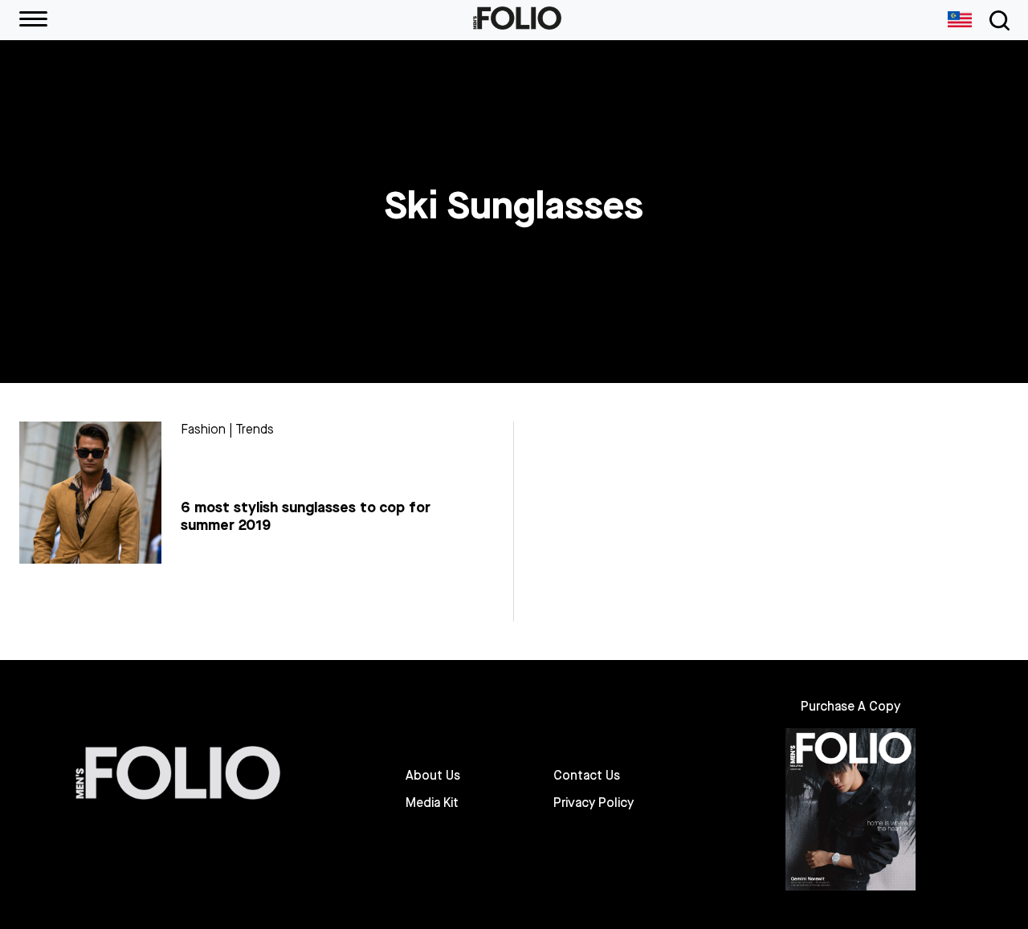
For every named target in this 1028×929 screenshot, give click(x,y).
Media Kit (432, 803)
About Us (433, 775)
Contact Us (586, 775)
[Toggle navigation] (997, 20)
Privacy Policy (593, 803)
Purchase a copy (850, 706)
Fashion (203, 429)
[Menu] (33, 20)
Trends (254, 429)
